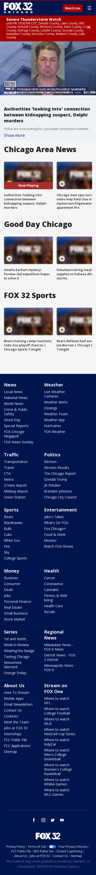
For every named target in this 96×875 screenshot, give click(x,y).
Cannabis (51, 589)
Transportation (16, 461)
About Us (14, 685)
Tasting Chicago (17, 656)
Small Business (16, 613)
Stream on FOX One (55, 688)
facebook (34, 820)
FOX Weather (54, 431)
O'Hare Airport (15, 485)
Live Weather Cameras (54, 393)
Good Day (12, 419)
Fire (7, 546)
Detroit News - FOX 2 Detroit (59, 657)
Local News (13, 391)
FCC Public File (15, 739)
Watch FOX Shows (58, 546)
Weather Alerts (56, 402)
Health (51, 571)
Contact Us (13, 710)
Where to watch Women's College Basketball (58, 769)
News (10, 385)
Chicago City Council (60, 497)
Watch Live (72, 8)
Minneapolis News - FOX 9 (60, 667)
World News (13, 403)
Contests (11, 716)
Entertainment (60, 510)
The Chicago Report (60, 473)
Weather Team (56, 414)
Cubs (8, 534)
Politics (52, 455)
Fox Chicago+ (55, 528)
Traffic (11, 455)
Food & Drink (54, 534)
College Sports (15, 558)
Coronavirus (53, 583)
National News (16, 397)
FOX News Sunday (18, 442)
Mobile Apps (14, 698)
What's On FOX (56, 522)
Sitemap (10, 751)
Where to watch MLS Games (56, 792)
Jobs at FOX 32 (16, 728)
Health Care (53, 606)
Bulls (8, 528)
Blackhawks (13, 522)
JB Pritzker (52, 485)
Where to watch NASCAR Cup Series (59, 731)
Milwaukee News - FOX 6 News (58, 647)
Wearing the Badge (19, 650)
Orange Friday (15, 672)
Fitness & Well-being (56, 597)
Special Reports (16, 425)
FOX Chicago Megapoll (14, 433)
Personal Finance (17, 601)
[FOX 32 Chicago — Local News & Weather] (18, 8)
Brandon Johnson (58, 491)
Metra (9, 479)
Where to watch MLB (56, 721)
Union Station (15, 497)
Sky (6, 552)
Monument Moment (13, 664)
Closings (50, 408)
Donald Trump (55, 479)
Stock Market (14, 619)
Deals (8, 589)
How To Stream (16, 692)
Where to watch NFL (56, 700)
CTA (7, 473)
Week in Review (16, 644)
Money (11, 571)
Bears (8, 516)
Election (50, 461)
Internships (12, 734)
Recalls (49, 611)
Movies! (50, 540)
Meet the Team (16, 722)
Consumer (12, 583)
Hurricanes (52, 425)
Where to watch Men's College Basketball (56, 754)
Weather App (54, 419)
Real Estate (13, 607)
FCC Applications (17, 745)
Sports (11, 510)
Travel (9, 467)
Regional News (54, 635)
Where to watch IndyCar (56, 742)
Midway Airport (16, 491)
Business (11, 577)
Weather (53, 385)
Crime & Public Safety (15, 411)
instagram (43, 820)
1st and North (15, 638)
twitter (53, 820)
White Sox (12, 540)
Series (10, 632)
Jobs (7, 595)
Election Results (56, 467)
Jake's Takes (54, 516)
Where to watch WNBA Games (56, 781)
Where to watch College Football (57, 711)
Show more (14, 135)
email (62, 820)
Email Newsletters (18, 704)
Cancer (49, 577)
